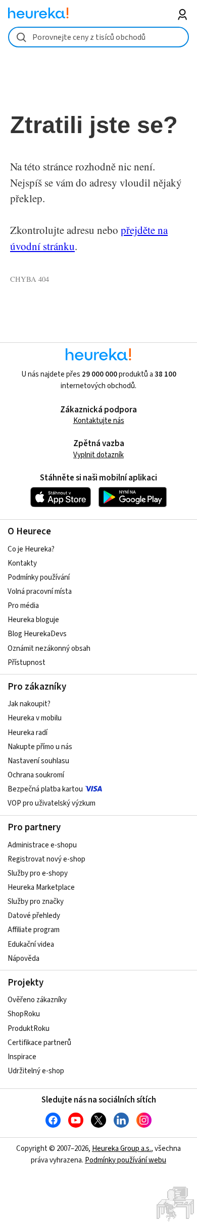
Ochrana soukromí (36, 775)
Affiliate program (34, 930)
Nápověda (23, 958)
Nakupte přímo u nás (40, 747)
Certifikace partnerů (39, 1042)
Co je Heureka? (31, 549)
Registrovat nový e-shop (46, 859)
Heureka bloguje (33, 620)
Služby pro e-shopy (38, 873)
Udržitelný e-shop (36, 1071)
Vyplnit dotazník (98, 455)
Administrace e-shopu (42, 845)
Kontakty (22, 563)
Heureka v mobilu (35, 718)
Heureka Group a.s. (121, 1148)
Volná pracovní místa (40, 591)
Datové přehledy (34, 915)
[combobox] (98, 37)
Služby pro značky (36, 901)
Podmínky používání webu (125, 1160)
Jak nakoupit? (29, 704)
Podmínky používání (39, 577)
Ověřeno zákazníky (37, 1000)
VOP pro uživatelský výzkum (51, 803)
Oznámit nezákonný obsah (49, 648)
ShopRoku (24, 1014)
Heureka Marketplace (41, 887)
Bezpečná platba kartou (45, 789)
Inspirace (22, 1057)
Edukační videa (31, 944)
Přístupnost (26, 662)
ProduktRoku (29, 1028)
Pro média (23, 605)
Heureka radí (27, 732)
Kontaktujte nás (98, 420)
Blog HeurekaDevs (37, 634)
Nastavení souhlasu (38, 761)
